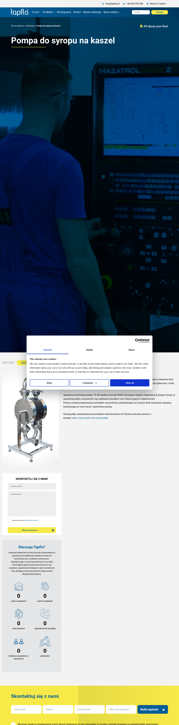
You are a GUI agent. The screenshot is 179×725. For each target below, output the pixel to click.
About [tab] (131, 350)
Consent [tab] (47, 350)
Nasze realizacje (92, 12)
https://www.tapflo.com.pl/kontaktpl (90, 418)
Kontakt (159, 12)
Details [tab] (89, 350)
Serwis (77, 12)
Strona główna (17, 26)
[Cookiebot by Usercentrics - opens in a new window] (137, 341)
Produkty (48, 12)
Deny (49, 383)
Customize (88, 383)
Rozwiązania (64, 12)
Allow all (130, 383)
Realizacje (30, 26)
